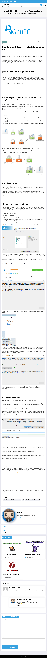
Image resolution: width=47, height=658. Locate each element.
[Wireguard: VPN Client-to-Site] (12, 566)
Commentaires (5, 619)
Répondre (11, 593)
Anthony (34, 41)
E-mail (3, 637)
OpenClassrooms (39, 123)
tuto (29, 41)
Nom (3, 631)
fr (17, 41)
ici (15, 213)
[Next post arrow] (44, 532)
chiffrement (12, 41)
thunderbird (26, 41)
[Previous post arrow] (44, 527)
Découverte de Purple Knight (32, 554)
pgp (20, 41)
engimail (15, 41)
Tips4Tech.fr (6, 4)
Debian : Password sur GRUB (10, 554)
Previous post (5, 526)
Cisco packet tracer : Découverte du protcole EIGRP (15, 532)
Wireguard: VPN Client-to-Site (11, 574)
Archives (4, 41)
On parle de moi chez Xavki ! (9, 528)
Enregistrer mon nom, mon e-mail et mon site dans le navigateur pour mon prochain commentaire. (22, 644)
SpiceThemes (28, 656)
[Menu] (41, 5)
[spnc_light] (45, 5)
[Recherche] (43, 5)
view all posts (19, 517)
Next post (4, 530)
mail (18, 41)
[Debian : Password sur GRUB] (12, 546)
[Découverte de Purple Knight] (35, 546)
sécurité (22, 41)
